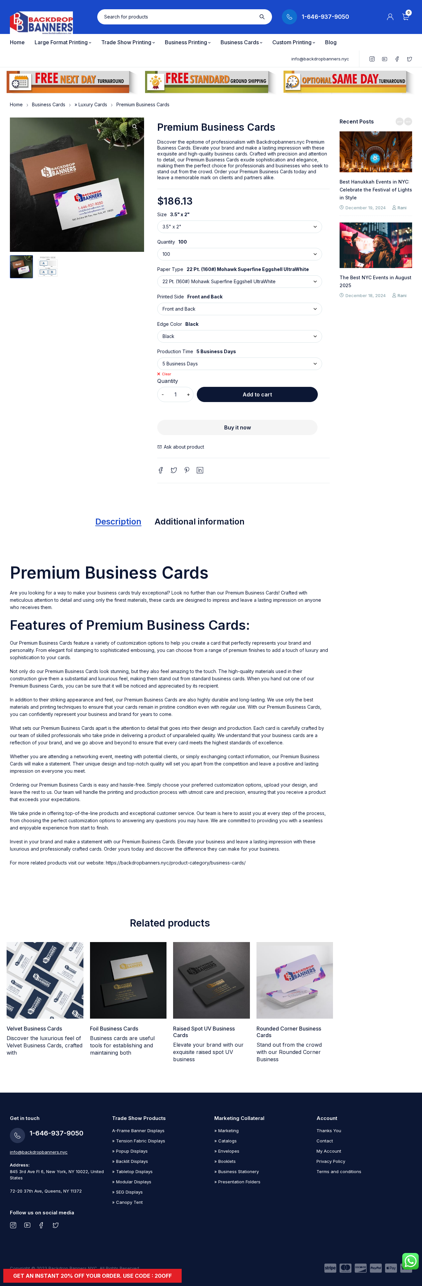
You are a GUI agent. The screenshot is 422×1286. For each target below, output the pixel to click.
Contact (324, 1140)
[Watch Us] (27, 1225)
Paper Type (170, 269)
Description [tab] (118, 521)
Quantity (166, 242)
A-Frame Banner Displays (138, 1130)
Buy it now (237, 427)
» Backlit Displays (130, 1161)
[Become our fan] (41, 1225)
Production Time (175, 351)
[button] (135, 127)
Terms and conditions (338, 1171)
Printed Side (170, 296)
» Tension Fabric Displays (138, 1140)
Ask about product (184, 447)
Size (162, 214)
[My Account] (390, 16)
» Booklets (225, 1161)
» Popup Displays (130, 1151)
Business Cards (48, 104)
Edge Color (169, 324)
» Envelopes (226, 1151)
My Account (328, 1151)
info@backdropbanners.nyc (320, 58)
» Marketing (226, 1130)
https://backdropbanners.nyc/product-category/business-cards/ (176, 862)
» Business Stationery (236, 1171)
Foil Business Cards (114, 1028)
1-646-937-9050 (325, 17)
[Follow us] (55, 1225)
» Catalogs (225, 1140)
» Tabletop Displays (132, 1171)
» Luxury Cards (91, 104)
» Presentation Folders (237, 1181)
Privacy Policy (330, 1161)
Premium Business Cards (252, 592)
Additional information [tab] (200, 521)
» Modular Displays (131, 1181)
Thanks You (328, 1130)
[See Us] (13, 1225)
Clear (166, 374)
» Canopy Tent (127, 1202)
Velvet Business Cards (34, 1028)
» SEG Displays (127, 1192)
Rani (351, 207)
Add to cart (257, 394)
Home (16, 104)
